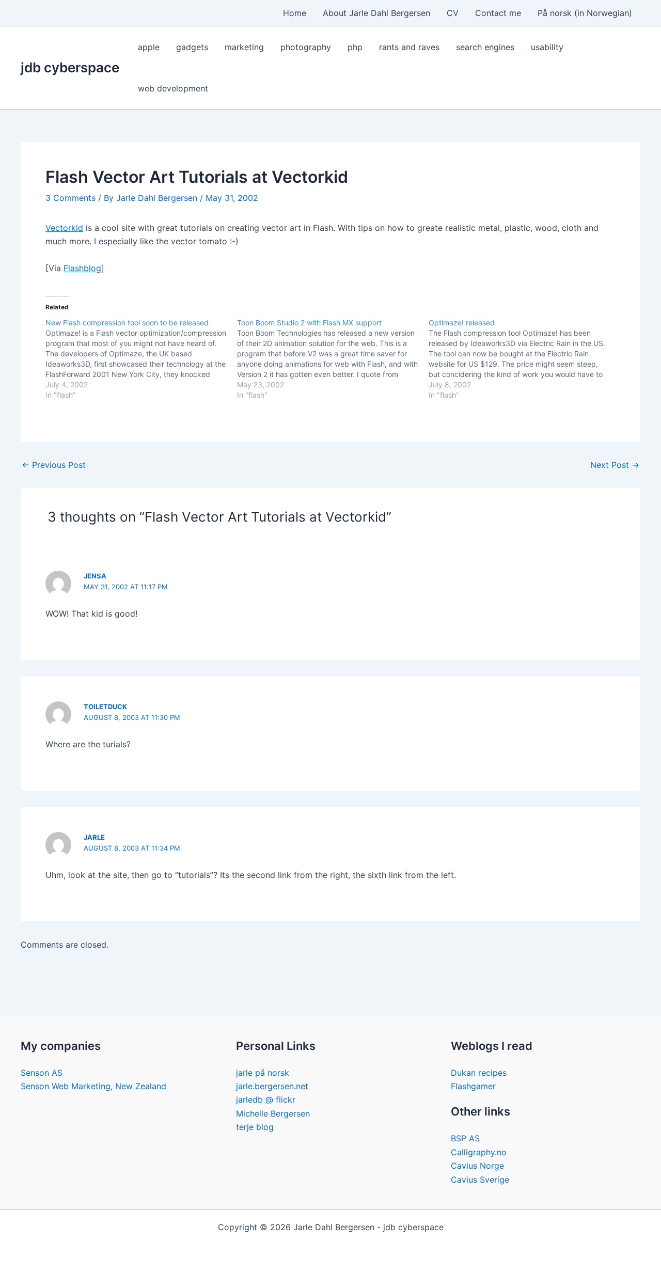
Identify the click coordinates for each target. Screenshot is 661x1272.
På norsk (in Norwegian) (585, 13)
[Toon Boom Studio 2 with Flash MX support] (333, 359)
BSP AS (465, 1138)
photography (305, 47)
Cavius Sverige (480, 1179)
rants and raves (409, 47)
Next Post (614, 465)
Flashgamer (473, 1086)
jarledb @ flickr (265, 1099)
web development (173, 88)
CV (453, 13)
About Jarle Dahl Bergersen (376, 13)
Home (294, 13)
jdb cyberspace (70, 67)
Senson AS (41, 1072)
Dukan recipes (479, 1072)
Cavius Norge (477, 1165)
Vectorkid (64, 228)
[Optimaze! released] (524, 359)
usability (547, 47)
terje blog (255, 1127)
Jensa (95, 576)
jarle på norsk (262, 1072)
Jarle (94, 837)
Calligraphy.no (479, 1152)
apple (149, 47)
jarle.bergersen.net (272, 1086)
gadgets (192, 47)
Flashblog (82, 268)
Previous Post (54, 465)
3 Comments (70, 198)
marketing (244, 47)
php (355, 47)
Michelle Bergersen (273, 1113)
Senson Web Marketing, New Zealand (93, 1086)
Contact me (498, 13)
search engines (485, 47)
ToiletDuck (105, 706)
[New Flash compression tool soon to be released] (141, 359)
